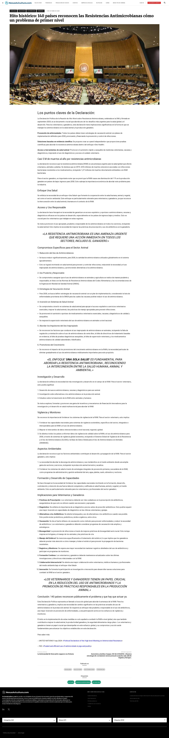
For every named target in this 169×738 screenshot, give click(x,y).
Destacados (13, 10)
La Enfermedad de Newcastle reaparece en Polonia (55, 654)
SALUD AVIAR (22, 10)
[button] (165, 3)
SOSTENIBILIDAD (31, 10)
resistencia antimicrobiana (83, 682)
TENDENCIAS (40, 10)
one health (71, 682)
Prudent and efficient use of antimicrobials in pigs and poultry (67, 646)
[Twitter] (9, 709)
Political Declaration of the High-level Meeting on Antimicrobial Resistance (93, 641)
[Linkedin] (3, 709)
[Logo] (18, 2)
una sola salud (96, 682)
